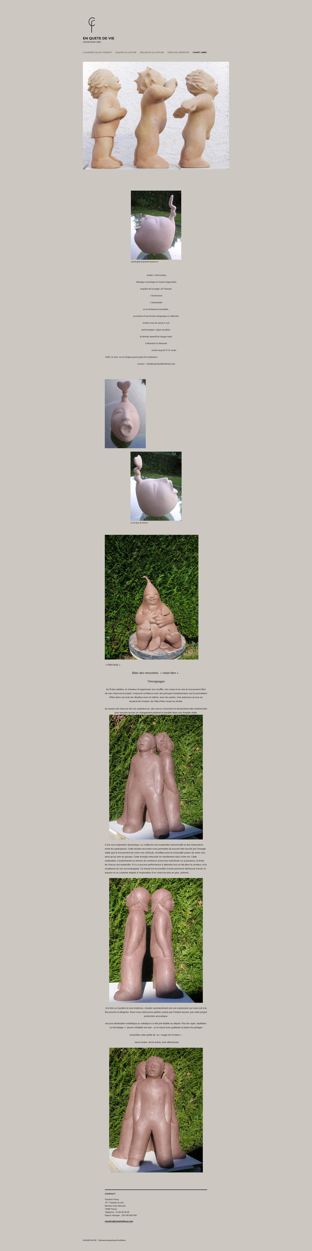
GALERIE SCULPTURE (125, 52)
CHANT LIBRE (200, 52)
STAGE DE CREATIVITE (178, 52)
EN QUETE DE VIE (98, 38)
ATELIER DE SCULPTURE (152, 52)
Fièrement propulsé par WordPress (112, 1240)
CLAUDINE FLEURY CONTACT (97, 52)
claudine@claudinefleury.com (119, 1221)
